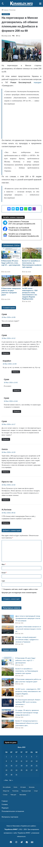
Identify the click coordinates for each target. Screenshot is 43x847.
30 (11, 775)
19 (26, 766)
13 (31, 761)
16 (11, 766)
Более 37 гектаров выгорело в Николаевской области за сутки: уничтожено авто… (26, 723)
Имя (4, 564)
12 (26, 761)
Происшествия (26, 791)
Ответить (6, 325)
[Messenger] (21, 208)
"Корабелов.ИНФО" (11, 829)
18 (21, 766)
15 (6, 766)
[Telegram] (30, 208)
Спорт (36, 791)
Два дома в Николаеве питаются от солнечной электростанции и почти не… (28, 629)
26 (26, 770)
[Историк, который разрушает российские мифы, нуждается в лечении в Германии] (8, 640)
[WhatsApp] (25, 208)
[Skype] (17, 208)
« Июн (6, 780)
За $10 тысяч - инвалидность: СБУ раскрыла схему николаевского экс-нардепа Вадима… (28, 691)
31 (16, 775)
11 (21, 761)
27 (31, 770)
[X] (13, 208)
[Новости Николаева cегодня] (21, 3)
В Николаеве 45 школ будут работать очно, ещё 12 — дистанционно (10, 263)
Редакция (5, 808)
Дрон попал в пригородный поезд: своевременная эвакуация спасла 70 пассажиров (27, 618)
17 (16, 766)
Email (4, 573)
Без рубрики (7, 787)
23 (11, 770)
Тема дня (13, 794)
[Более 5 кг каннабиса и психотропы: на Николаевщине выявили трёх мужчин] (32, 253)
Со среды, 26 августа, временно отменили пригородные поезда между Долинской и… (27, 712)
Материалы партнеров (10, 817)
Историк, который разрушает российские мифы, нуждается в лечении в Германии (26, 639)
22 (6, 770)
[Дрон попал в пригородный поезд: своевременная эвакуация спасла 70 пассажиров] (8, 619)
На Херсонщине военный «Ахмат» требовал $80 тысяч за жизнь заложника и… (27, 702)
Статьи (5, 794)
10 (16, 761)
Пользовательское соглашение (13, 811)
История (23, 787)
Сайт (3, 581)
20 (31, 766)
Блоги (15, 787)
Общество (6, 791)
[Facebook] (9, 208)
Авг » (11, 780)
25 (21, 770)
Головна (5, 804)
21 (36, 766)
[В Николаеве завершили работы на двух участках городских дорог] (11, 280)
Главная (5, 10)
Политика (12, 10)
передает (37, 82)
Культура (32, 787)
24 (16, 770)
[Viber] (34, 208)
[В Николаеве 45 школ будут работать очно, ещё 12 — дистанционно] (11, 253)
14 (36, 761)
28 (36, 770)
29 (6, 775)
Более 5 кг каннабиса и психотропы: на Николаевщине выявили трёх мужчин (26, 671)
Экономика (22, 794)
